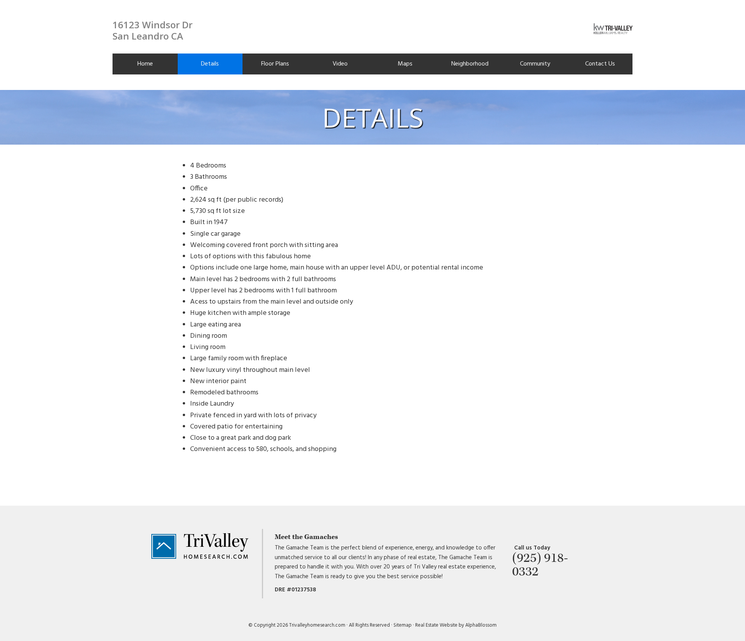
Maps (405, 64)
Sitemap (402, 625)
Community (535, 64)
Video (340, 64)
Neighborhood (470, 64)
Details (210, 64)
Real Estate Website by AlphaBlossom (456, 625)
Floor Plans (275, 64)
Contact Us (600, 64)
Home (145, 64)
